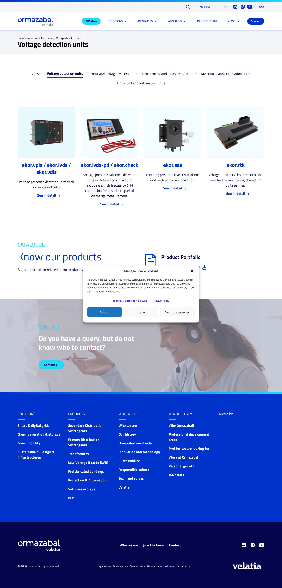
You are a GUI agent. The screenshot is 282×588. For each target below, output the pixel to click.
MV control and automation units (225, 73)
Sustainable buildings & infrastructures (36, 454)
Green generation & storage (39, 434)
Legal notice (104, 566)
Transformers (78, 453)
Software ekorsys (81, 489)
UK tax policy (183, 566)
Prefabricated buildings (86, 471)
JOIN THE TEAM (207, 21)
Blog (261, 7)
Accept (104, 312)
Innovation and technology (139, 452)
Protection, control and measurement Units (164, 73)
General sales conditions (160, 566)
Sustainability (129, 460)
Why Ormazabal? (181, 425)
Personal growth (181, 466)
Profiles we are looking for (189, 448)
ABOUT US (175, 21)
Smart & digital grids (34, 425)
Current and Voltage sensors (108, 73)
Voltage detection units (65, 73)
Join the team (180, 413)
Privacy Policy (161, 301)
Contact (256, 21)
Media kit (226, 413)
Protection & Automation (40, 38)
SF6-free (91, 21)
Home (21, 38)
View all (37, 73)
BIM (71, 497)
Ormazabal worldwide (135, 443)
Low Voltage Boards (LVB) (88, 462)
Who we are (129, 413)
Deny (141, 312)
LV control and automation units (141, 83)
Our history (127, 434)
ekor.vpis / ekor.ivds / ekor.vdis (130, 301)
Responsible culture (134, 469)
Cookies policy (137, 566)
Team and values (131, 478)
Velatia (124, 487)
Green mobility (29, 443)
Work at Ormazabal (183, 457)
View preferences (177, 312)
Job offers (176, 475)
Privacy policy (120, 566)
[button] (192, 271)
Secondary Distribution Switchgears (86, 428)
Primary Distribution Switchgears (83, 442)
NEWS (231, 21)
